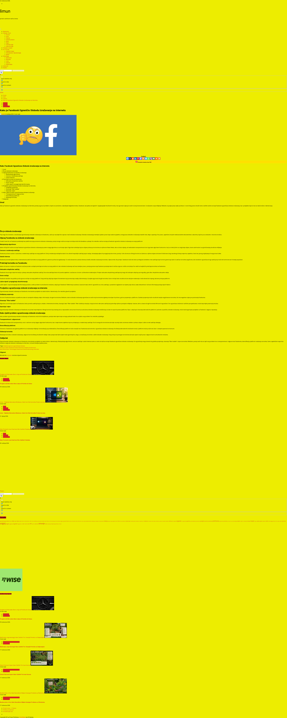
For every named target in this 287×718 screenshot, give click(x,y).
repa (255, 521)
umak (280, 521)
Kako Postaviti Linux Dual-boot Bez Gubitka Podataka (15, 429)
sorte (267, 521)
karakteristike (88, 521)
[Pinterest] (138, 158)
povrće (206, 521)
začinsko (36, 523)
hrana (67, 521)
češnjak (54, 523)
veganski (15, 524)
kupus (109, 521)
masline (137, 521)
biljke (15, 521)
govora (11, 346)
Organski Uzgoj (10, 51)
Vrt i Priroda (6, 49)
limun (5, 11)
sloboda (22, 346)
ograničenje (16, 346)
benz (11, 521)
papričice (188, 521)
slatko (264, 521)
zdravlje (41, 523)
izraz (82, 521)
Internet (8, 62)
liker (116, 521)
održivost (171, 521)
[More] (159, 158)
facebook (6, 346)
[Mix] (143, 158)
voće (26, 524)
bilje (13, 521)
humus (70, 521)
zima (46, 524)
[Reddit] (132, 158)
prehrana (216, 521)
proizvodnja (233, 521)
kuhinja (106, 521)
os (182, 521)
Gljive (7, 41)
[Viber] (151, 158)
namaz (160, 521)
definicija (36, 521)
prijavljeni (9, 355)
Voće (7, 36)
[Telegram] (146, 158)
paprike (184, 521)
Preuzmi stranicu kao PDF (144, 162)
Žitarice (8, 38)
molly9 (3, 114)
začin (33, 523)
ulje (278, 521)
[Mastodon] (140, 158)
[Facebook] (127, 158)
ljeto (127, 521)
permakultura (193, 521)
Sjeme (7, 54)
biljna (18, 521)
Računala (8, 59)
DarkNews (23, 717)
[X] (130, 158)
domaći (42, 521)
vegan (7, 524)
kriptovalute (101, 521)
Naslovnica (6, 31)
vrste (28, 524)
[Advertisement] (27, 24)
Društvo (5, 67)
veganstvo (20, 523)
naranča (163, 521)
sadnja (258, 521)
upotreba (284, 521)
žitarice (57, 523)
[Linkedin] (135, 158)
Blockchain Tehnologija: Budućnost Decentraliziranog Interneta (19, 349)
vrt (31, 524)
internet (79, 521)
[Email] (153, 158)
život (60, 523)
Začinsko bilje (9, 44)
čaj (52, 524)
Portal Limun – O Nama (9, 708)
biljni (20, 521)
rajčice (242, 521)
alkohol (7, 521)
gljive (62, 521)
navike (167, 521)
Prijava (2, 491)
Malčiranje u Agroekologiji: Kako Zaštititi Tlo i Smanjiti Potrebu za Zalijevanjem (22, 637)
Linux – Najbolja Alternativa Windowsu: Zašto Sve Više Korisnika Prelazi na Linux (22, 402)
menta (150, 521)
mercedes (153, 521)
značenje (49, 523)
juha (84, 521)
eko (45, 521)
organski (178, 521)
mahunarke (133, 521)
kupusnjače (113, 521)
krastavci (97, 521)
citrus (33, 521)
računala (245, 521)
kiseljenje (93, 521)
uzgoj (3, 523)
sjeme (261, 521)
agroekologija (3, 521)
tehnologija (270, 521)
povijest (202, 521)
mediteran (146, 521)
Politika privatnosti (8, 710)
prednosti (210, 521)
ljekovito (124, 521)
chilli (30, 521)
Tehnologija (6, 56)
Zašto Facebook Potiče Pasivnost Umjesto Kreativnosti (18, 347)
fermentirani (58, 521)
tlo (276, 521)
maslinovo (141, 521)
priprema (221, 521)
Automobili (9, 58)
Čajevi (7, 43)
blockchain (27, 521)
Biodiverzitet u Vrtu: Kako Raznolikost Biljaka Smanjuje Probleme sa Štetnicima (22, 693)
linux (121, 521)
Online (1, 92)
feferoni (48, 521)
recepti (252, 521)
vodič (23, 523)
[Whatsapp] (148, 158)
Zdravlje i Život (7, 33)
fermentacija (52, 521)
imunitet (73, 521)
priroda (225, 521)
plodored (198, 521)
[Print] (156, 158)
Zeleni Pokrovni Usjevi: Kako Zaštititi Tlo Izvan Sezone (15, 665)
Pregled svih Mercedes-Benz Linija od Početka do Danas (15, 374)
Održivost (5, 66)
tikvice (274, 521)
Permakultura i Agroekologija (13, 53)
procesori (229, 521)
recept (248, 521)
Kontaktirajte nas (8, 711)
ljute (129, 521)
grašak (64, 521)
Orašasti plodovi (10, 39)
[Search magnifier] (1, 73)
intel (77, 521)
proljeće (238, 521)
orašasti (174, 521)
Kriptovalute (9, 64)
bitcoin (23, 521)
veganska (11, 523)
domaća (39, 521)
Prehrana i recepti (7, 48)
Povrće (8, 34)
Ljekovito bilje (9, 46)
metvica (157, 521)
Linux (7, 61)
